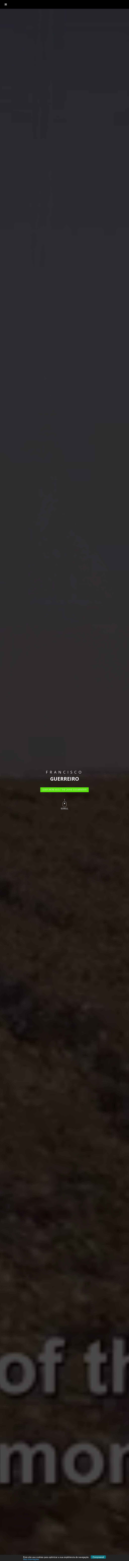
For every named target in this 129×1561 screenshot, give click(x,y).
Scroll (64, 808)
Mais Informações (31, 1559)
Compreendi (98, 1557)
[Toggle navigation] (6, 4)
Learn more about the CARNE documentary (64, 789)
